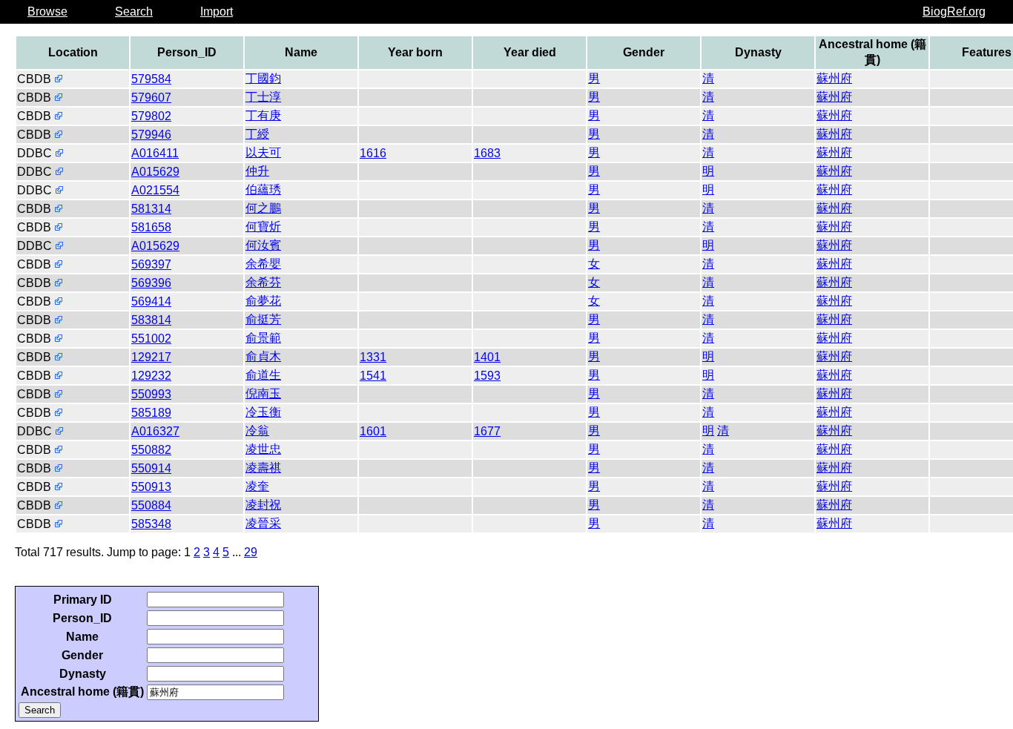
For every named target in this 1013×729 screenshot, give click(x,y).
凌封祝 (263, 504)
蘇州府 (834, 78)
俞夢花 (263, 300)
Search (134, 11)
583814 (151, 320)
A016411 (155, 153)
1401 (487, 357)
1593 (487, 375)
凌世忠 (263, 449)
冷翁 (257, 430)
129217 (151, 357)
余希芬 (263, 282)
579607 (151, 97)
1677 (487, 431)
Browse (47, 11)
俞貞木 (263, 356)
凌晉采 (263, 523)
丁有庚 (263, 115)
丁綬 (257, 134)
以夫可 (263, 152)
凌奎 (257, 486)
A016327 (155, 431)
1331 (373, 357)
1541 (373, 375)
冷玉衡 (263, 412)
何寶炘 (263, 226)
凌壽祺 (263, 467)
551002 (151, 338)
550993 (151, 394)
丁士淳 (263, 96)
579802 (151, 116)
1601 (373, 431)
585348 (151, 524)
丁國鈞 (263, 78)
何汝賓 (263, 245)
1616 (373, 153)
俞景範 (263, 337)
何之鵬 (263, 208)
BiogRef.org (954, 11)
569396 (151, 283)
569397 (151, 264)
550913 (151, 487)
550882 (151, 449)
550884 (151, 505)
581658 (151, 227)
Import (216, 11)
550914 (151, 468)
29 (250, 552)
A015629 (155, 171)
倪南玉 (263, 393)
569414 (151, 301)
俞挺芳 (263, 319)
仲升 (257, 171)
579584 (151, 79)
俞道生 (263, 375)
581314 (151, 208)
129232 (151, 375)
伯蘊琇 (263, 189)
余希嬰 (263, 263)
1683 (487, 153)
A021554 (155, 190)
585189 (151, 412)
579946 (151, 134)
